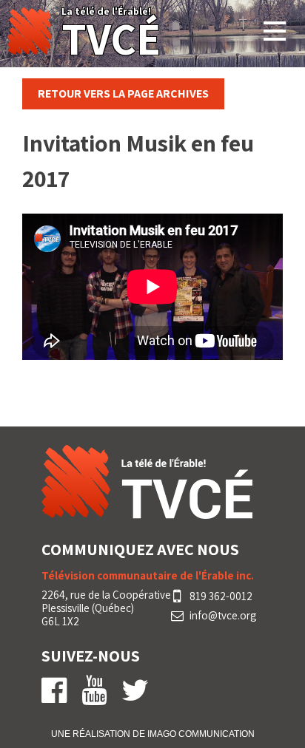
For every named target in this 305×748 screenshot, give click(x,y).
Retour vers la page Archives (123, 93)
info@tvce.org (223, 615)
